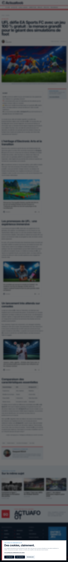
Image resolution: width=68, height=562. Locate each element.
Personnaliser (30, 556)
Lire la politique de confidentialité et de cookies (14, 552)
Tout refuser (9, 556)
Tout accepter (19, 556)
